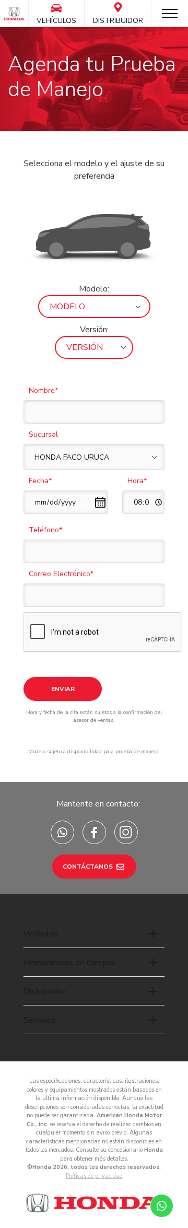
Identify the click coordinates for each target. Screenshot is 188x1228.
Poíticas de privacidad (94, 1176)
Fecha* (40, 481)
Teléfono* (45, 530)
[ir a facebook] (94, 832)
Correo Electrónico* (61, 574)
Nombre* (43, 390)
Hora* (137, 481)
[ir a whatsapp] (62, 832)
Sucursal (43, 434)
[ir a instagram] (126, 832)
